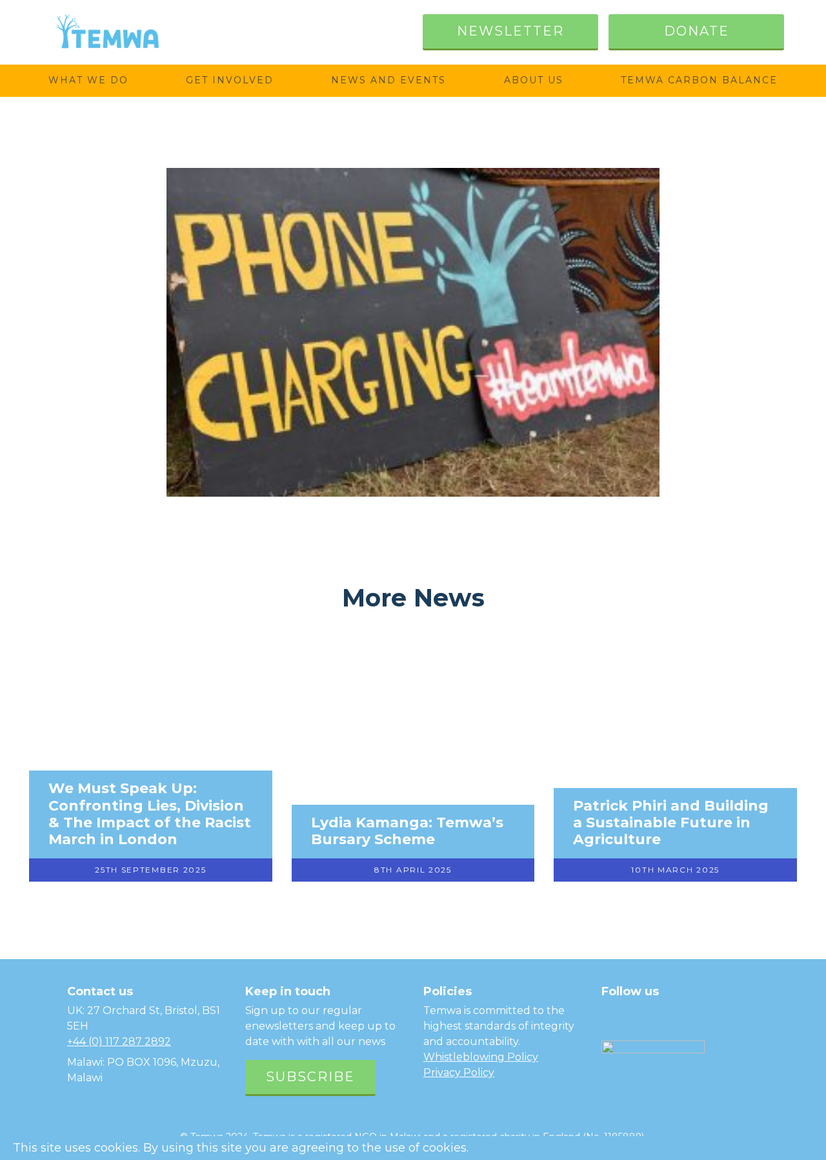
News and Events (388, 80)
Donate (696, 31)
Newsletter (510, 31)
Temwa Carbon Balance (699, 80)
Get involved (230, 80)
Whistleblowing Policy (480, 1057)
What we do (88, 80)
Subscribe (310, 1076)
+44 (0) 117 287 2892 (119, 1041)
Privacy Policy (458, 1072)
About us (533, 80)
